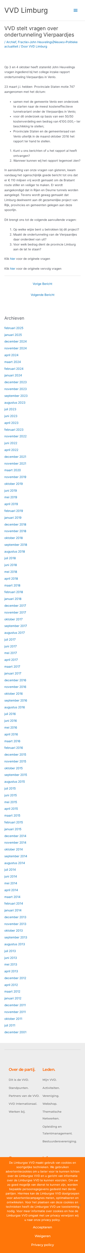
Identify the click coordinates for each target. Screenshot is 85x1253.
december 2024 (15, 341)
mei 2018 (10, 571)
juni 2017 (10, 646)
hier (12, 258)
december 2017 (15, 605)
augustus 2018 (14, 551)
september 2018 (15, 544)
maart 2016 (12, 741)
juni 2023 (10, 416)
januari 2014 (13, 910)
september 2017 (15, 626)
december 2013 (15, 917)
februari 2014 (13, 903)
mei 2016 (10, 727)
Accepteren (42, 1227)
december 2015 (15, 754)
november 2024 (15, 348)
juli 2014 (10, 869)
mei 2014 (10, 883)
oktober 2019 (13, 483)
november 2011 (15, 1012)
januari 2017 (12, 673)
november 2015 (15, 761)
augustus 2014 (14, 863)
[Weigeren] (79, 1205)
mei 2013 (10, 964)
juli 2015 (10, 788)
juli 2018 (10, 558)
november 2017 (15, 612)
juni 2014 (10, 876)
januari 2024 (13, 375)
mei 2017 (10, 653)
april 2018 (11, 578)
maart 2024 (12, 362)
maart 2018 (12, 585)
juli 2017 (10, 639)
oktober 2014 (13, 849)
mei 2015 (10, 802)
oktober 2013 (13, 930)
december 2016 (15, 680)
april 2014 (11, 890)
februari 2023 (14, 429)
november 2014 (15, 842)
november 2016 (15, 687)
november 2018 (15, 531)
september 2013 (15, 937)
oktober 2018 (13, 538)
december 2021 (15, 456)
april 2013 (11, 971)
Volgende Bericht (42, 295)
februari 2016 (13, 747)
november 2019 (15, 477)
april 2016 (11, 734)
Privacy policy (42, 1245)
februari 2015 (13, 822)
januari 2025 (13, 335)
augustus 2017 (14, 632)
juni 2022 (10, 443)
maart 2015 (12, 815)
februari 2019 (13, 511)
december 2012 (15, 978)
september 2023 (16, 396)
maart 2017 (12, 666)
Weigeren (43, 1236)
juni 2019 (10, 490)
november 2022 (15, 436)
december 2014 (15, 836)
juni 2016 (10, 720)
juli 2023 (10, 409)
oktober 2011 (13, 1018)
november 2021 (15, 463)
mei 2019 (10, 497)
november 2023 (15, 389)
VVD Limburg (26, 10)
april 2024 (11, 355)
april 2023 (11, 423)
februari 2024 (14, 368)
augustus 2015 (14, 781)
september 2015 (15, 775)
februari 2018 (13, 592)
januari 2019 (13, 517)
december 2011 (15, 1005)
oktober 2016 (13, 693)
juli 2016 (10, 714)
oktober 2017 (13, 619)
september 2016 (15, 700)
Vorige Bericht (42, 284)
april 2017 (11, 659)
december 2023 (15, 382)
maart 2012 (12, 991)
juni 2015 (10, 795)
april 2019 (11, 504)
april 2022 (11, 450)
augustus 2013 (14, 944)
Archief (11, 42)
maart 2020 (12, 470)
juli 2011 (9, 1025)
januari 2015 (12, 829)
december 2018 (15, 524)
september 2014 (15, 856)
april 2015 (11, 808)
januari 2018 (12, 599)
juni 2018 (10, 565)
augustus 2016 (14, 707)
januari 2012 (12, 998)
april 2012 (11, 985)
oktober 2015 (13, 768)
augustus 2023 (15, 402)
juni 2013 (10, 958)
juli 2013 (10, 951)
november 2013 (15, 924)
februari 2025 (13, 328)
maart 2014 (12, 897)
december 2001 (15, 1032)
